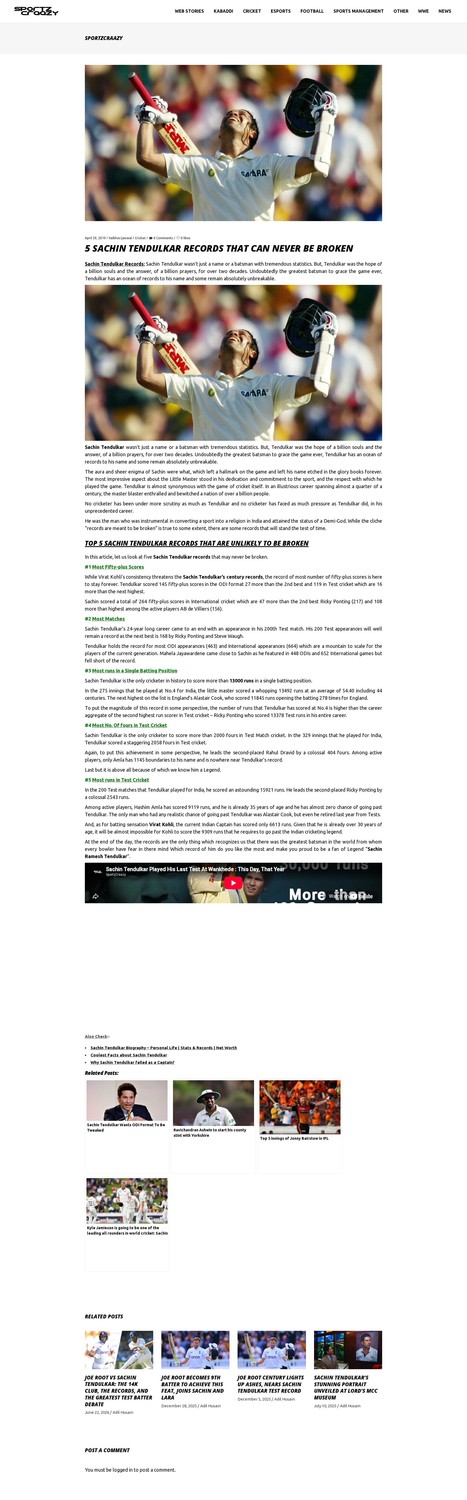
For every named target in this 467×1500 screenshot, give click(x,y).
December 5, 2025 (254, 1399)
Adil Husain (123, 1412)
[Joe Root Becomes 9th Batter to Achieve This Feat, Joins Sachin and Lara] (195, 1350)
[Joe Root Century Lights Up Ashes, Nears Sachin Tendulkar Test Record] (272, 1350)
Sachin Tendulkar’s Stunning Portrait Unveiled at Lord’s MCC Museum (346, 1387)
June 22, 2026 (97, 1412)
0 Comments (163, 238)
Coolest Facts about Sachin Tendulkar (129, 1055)
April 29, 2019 (95, 238)
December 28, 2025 (179, 1406)
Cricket (140, 238)
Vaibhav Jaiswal (120, 238)
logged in (123, 1469)
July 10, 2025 (325, 1406)
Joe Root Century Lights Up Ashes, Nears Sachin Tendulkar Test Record (271, 1384)
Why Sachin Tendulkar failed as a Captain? (133, 1062)
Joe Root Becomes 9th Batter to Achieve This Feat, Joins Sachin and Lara (192, 1387)
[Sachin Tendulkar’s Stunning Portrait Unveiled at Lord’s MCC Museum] (348, 1350)
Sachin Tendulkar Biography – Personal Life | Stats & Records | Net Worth (164, 1047)
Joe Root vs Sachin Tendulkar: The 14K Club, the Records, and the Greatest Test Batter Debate (118, 1391)
